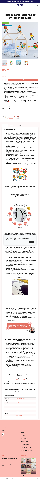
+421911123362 (4, 432)
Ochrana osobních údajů (25, 446)
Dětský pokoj (17, 404)
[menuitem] (2, 8)
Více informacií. (13, 239)
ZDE (5, 382)
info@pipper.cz (4, 430)
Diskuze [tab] (19, 125)
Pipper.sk (14, 423)
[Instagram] (2, 434)
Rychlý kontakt (23, 436)
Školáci (20, 415)
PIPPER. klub (22, 435)
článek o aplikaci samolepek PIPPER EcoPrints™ (23, 378)
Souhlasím (31, 242)
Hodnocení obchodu (24, 442)
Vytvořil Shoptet (35, 478)
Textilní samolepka (19, 402)
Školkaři (16, 415)
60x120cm (17, 411)
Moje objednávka (23, 439)
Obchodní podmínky (24, 441)
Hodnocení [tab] (12, 125)
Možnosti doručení (4, 76)
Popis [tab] (4, 125)
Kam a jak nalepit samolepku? (26, 450)
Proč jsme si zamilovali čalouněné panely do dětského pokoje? (9, 458)
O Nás (21, 430)
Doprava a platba (23, 438)
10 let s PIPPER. (4, 461)
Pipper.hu (19, 423)
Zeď (16, 413)
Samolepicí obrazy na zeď (5, 464)
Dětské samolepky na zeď (20, 398)
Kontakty (22, 433)
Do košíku (23, 79)
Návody (21, 432)
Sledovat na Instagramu (29, 475)
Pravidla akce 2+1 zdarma (25, 447)
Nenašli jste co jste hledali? (25, 449)
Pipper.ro (25, 423)
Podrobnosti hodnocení (26, 21)
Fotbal (19, 407)
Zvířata (16, 407)
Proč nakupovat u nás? (24, 444)
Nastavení (8, 242)
